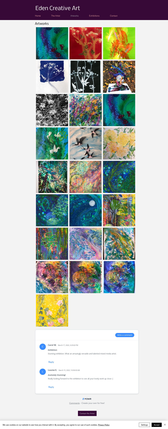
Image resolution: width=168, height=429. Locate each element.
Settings (144, 424)
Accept (156, 424)
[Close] (164, 425)
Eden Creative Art (57, 9)
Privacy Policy (103, 424)
